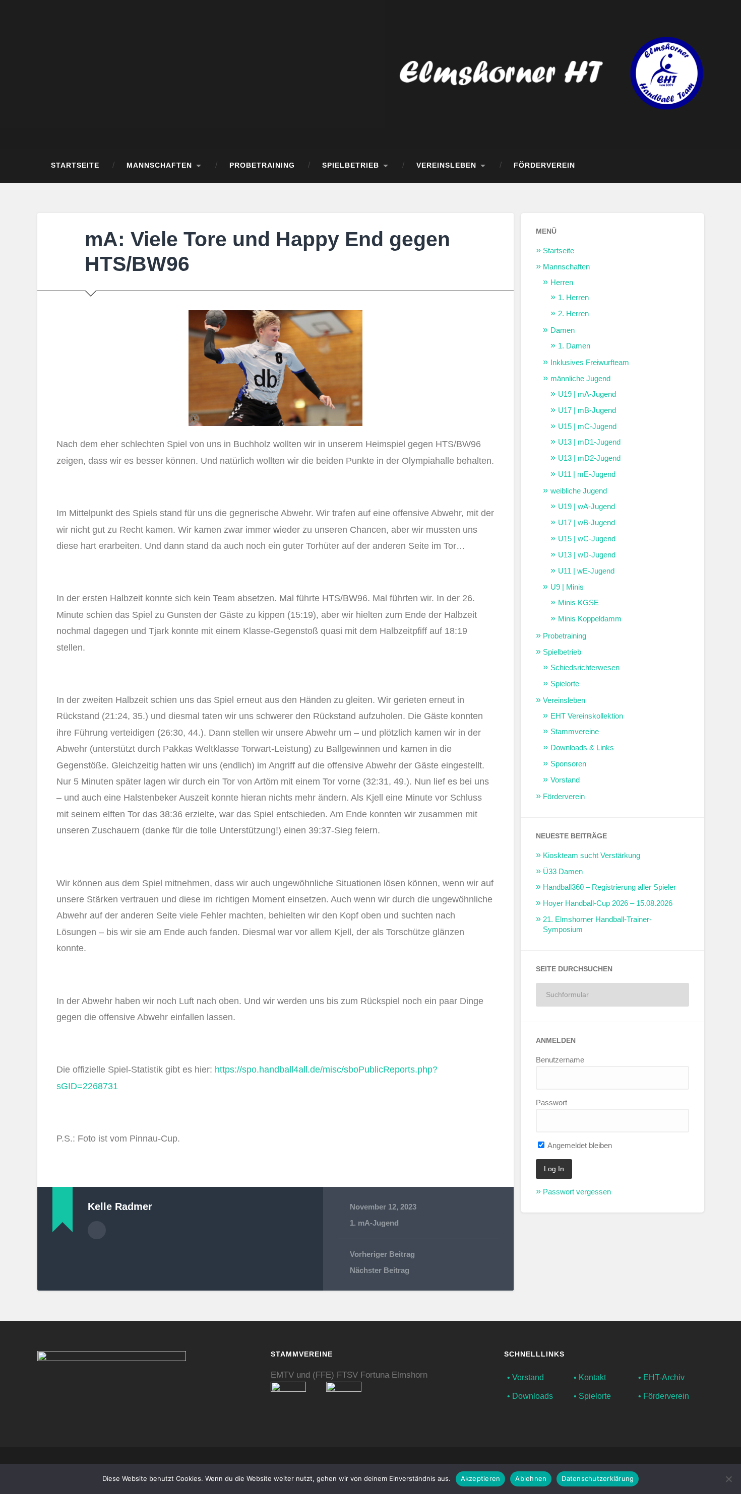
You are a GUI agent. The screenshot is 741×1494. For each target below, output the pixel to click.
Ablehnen (530, 1478)
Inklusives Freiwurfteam (589, 362)
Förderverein (544, 165)
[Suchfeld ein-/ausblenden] (687, 166)
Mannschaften (159, 165)
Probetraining (262, 165)
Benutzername (560, 1059)
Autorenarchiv (97, 1230)
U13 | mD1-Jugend (589, 442)
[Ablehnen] (728, 1479)
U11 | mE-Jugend (586, 474)
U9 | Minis (567, 587)
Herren (561, 282)
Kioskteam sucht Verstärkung (591, 855)
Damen (562, 330)
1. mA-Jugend (374, 1223)
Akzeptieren (481, 1478)
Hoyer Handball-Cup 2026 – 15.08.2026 (607, 903)
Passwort (551, 1102)
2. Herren (573, 313)
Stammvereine (574, 731)
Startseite (75, 165)
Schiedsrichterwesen (585, 667)
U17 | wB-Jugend (586, 522)
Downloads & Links (582, 747)
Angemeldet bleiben (579, 1145)
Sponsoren (568, 763)
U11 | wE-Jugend (586, 570)
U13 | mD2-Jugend (589, 458)
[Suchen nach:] (612, 995)
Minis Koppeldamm (590, 618)
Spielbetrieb (350, 165)
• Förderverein (663, 1396)
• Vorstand (525, 1377)
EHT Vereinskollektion (586, 716)
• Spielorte (592, 1396)
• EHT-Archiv (661, 1377)
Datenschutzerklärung (598, 1478)
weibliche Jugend (578, 490)
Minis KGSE (578, 602)
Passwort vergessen (577, 1191)
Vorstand (565, 779)
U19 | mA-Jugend (587, 394)
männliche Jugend (580, 378)
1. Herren (573, 297)
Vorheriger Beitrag (382, 1254)
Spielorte (564, 683)
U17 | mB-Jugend (587, 410)
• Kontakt (590, 1377)
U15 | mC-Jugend (587, 426)
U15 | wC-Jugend (586, 538)
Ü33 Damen (563, 871)
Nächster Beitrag (379, 1270)
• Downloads (530, 1396)
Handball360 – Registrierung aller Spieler (609, 887)
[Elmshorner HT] (551, 74)
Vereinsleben (446, 165)
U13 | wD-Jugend (586, 554)
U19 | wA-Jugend (586, 506)
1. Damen (574, 345)
